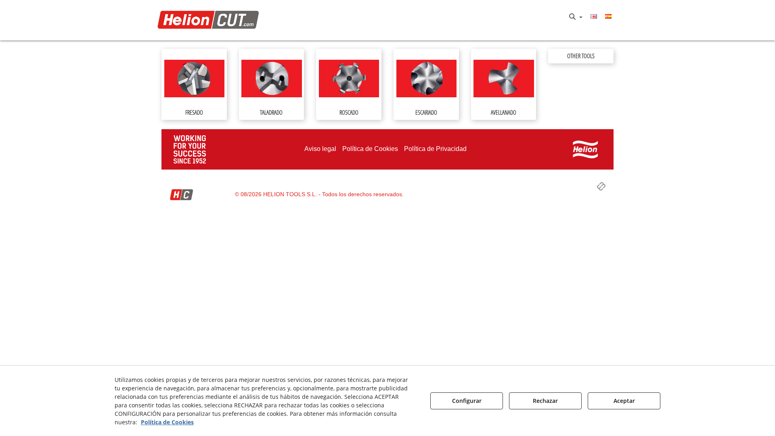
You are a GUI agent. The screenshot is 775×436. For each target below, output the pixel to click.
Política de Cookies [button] (167, 422)
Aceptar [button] (624, 401)
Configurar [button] (467, 401)
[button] (210, 20)
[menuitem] (575, 16)
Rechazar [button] (545, 401)
